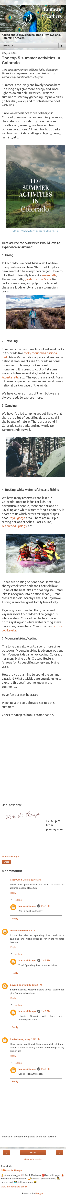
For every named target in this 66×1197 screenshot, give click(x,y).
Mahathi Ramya (27, 906)
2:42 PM (45, 906)
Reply (13, 892)
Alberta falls (10, 377)
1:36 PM (35, 1039)
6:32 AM (33, 930)
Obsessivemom (19, 930)
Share (6, 862)
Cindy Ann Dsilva (20, 879)
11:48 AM (36, 879)
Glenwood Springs (14, 526)
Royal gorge (17, 518)
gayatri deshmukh (20, 984)
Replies (18, 899)
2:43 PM (45, 960)
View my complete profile (14, 1186)
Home (33, 1152)
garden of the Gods (38, 279)
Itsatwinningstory (20, 1039)
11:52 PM (37, 984)
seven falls (49, 275)
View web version (33, 1159)
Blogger (39, 1193)
